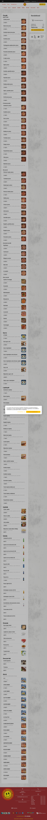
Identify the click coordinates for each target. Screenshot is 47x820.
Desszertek (33, 7)
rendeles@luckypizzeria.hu (22, 796)
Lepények (14, 7)
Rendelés (4, 4)
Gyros (9, 7)
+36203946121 (38, 791)
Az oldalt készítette (20, 816)
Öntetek (27, 7)
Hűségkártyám (14, 4)
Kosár (8, 4)
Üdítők (23, 7)
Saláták (18, 7)
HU (2, 1)
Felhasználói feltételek (28, 818)
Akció (38, 7)
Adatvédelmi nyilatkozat (19, 818)
